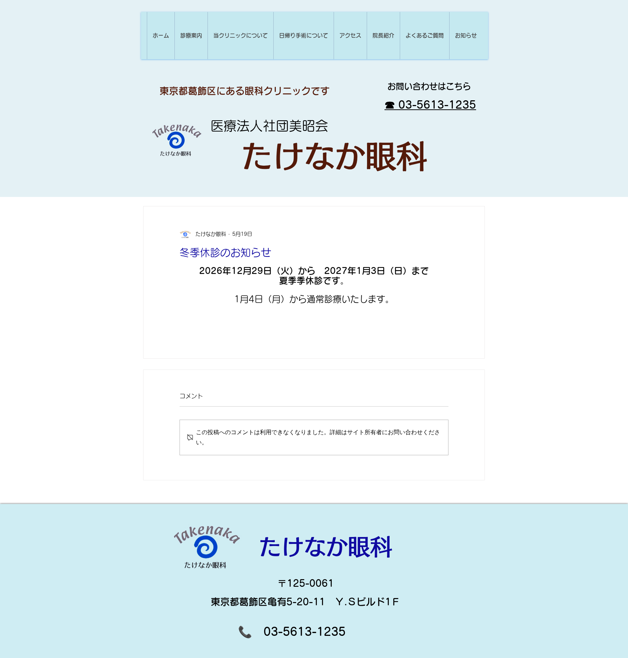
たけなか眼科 (334, 156)
